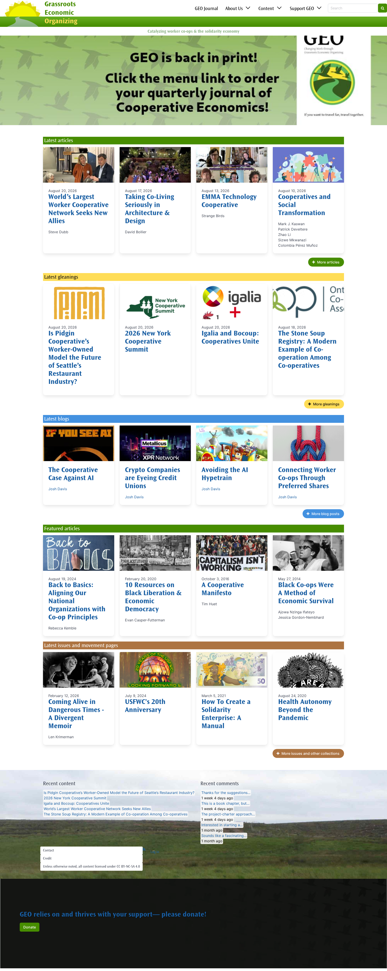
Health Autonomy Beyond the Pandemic (305, 710)
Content (266, 8)
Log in (154, 852)
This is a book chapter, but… (225, 803)
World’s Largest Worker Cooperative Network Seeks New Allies (97, 809)
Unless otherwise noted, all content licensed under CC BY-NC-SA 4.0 (91, 866)
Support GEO (302, 8)
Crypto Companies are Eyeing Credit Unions (152, 478)
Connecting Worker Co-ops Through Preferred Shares (307, 478)
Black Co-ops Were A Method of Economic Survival (306, 593)
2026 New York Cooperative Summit (148, 342)
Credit (47, 858)
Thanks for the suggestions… (225, 793)
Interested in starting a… (222, 825)
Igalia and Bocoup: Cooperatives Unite (76, 803)
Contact (48, 850)
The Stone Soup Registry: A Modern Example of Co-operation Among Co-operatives (307, 350)
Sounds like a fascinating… (224, 836)
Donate (29, 927)
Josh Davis (57, 489)
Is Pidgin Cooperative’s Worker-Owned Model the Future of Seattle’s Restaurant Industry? (74, 358)
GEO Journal (206, 8)
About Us (234, 8)
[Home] (22, 14)
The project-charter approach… (228, 814)
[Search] (382, 8)
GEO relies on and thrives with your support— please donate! (113, 915)
